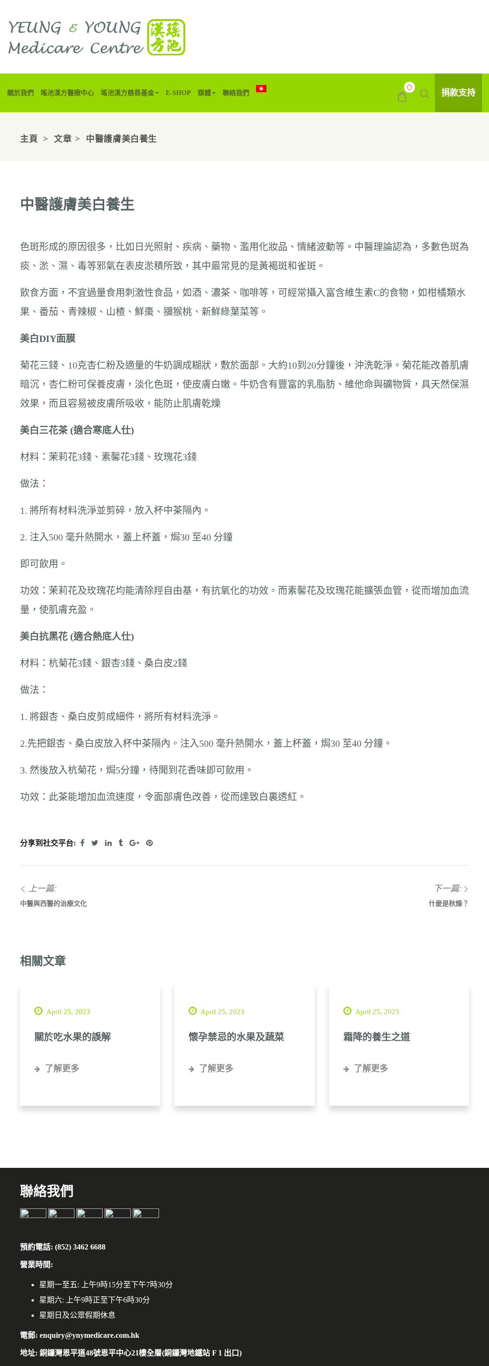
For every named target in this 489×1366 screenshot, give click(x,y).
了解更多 (61, 1068)
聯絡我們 (236, 92)
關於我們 (20, 92)
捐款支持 (458, 92)
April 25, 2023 (67, 1012)
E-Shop (178, 92)
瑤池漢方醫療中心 (67, 92)
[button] (402, 96)
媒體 (204, 92)
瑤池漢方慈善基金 (127, 92)
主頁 (29, 139)
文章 (63, 139)
